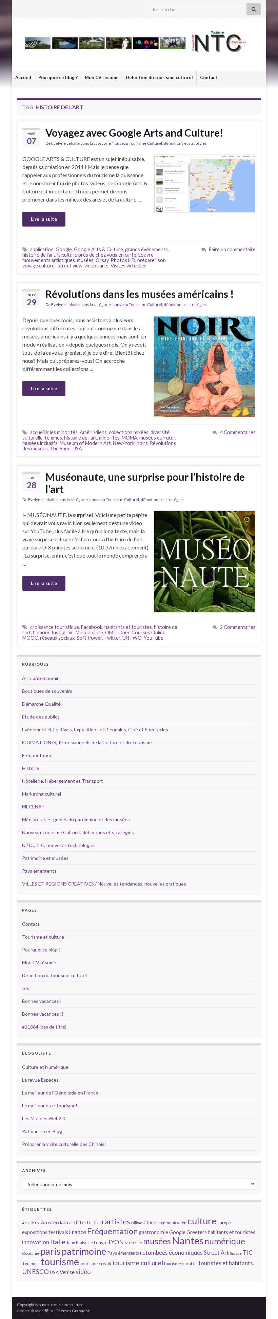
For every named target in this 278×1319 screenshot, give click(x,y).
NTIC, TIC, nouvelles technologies (59, 845)
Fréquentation (37, 755)
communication (171, 1222)
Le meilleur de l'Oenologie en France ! (61, 1093)
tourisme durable (180, 1263)
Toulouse (31, 1263)
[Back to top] (262, 1303)
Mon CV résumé (102, 77)
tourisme (60, 1261)
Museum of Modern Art (85, 443)
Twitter (112, 638)
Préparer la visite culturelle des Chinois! (64, 1144)
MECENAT (33, 806)
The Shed (60, 448)
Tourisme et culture (43, 937)
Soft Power (89, 638)
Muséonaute (89, 632)
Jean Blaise (76, 1242)
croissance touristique (54, 627)
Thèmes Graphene (73, 1310)
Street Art (216, 1252)
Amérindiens (93, 432)
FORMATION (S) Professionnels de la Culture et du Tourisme (87, 742)
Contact (208, 77)
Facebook (91, 627)
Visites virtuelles (128, 265)
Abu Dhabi (31, 1223)
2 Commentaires (238, 627)
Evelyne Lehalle (65, 143)
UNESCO (35, 1271)
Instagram (63, 632)
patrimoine (84, 1251)
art (100, 1222)
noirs (142, 443)
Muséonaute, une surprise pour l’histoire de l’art (145, 483)
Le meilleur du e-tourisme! (49, 1105)
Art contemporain (41, 678)
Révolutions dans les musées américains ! (139, 294)
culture (201, 1220)
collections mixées (128, 432)
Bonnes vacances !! (42, 1014)
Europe (224, 1222)
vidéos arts (96, 265)
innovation (35, 1242)
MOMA (129, 438)
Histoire (30, 768)
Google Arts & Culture (98, 249)
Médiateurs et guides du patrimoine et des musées (76, 819)
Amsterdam (54, 1222)
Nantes (187, 1240)
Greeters (196, 1232)
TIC (248, 1252)
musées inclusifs (40, 443)
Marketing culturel (41, 794)
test (26, 988)
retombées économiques (171, 1252)
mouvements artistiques (48, 260)
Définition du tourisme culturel (159, 77)
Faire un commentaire (232, 249)
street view (70, 265)
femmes (53, 438)
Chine (149, 1222)
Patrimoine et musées (45, 858)
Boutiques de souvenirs (47, 691)
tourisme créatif (96, 1263)
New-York (124, 443)
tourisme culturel (138, 1263)
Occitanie (30, 1253)
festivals (58, 1232)
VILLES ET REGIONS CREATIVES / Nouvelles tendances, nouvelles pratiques (104, 884)
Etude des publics (41, 717)
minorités (109, 438)
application (42, 249)
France (77, 1231)
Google (64, 249)
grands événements (146, 249)
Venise (67, 1272)
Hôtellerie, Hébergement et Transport (62, 781)
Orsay (102, 260)
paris (50, 1251)
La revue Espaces (40, 1080)
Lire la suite (44, 219)
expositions (34, 1232)
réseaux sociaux (57, 638)
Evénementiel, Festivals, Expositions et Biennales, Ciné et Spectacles (95, 729)
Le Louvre (97, 1242)
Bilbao (136, 1222)
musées (85, 260)
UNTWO (132, 638)
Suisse (236, 1253)
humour (41, 632)
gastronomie (153, 1232)
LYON (116, 1242)
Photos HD (123, 260)
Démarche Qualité (41, 704)
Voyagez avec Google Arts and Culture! (134, 132)
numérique (224, 1241)
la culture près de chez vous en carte (96, 255)
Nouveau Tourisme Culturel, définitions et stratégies (159, 143)
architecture (82, 1222)
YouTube (153, 638)
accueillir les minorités (54, 432)
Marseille (133, 1242)
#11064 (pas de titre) (44, 1027)
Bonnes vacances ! (42, 1001)
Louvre (146, 255)
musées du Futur (157, 438)
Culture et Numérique (45, 1067)
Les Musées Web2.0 (43, 1118)
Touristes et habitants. (226, 1263)
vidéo (83, 1271)
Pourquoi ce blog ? (58, 77)
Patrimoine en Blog (42, 1131)
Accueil (23, 77)
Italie (57, 1242)
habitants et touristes (128, 627)
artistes (117, 1221)
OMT (110, 632)
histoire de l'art (38, 255)
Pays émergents (39, 871)
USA (77, 448)
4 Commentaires (238, 432)
